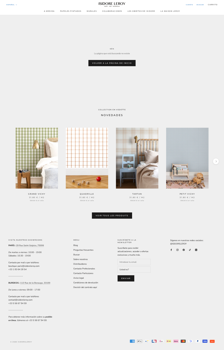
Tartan (137, 194)
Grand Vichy (36, 194)
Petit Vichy (187, 194)
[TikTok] (190, 249)
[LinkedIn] (196, 249)
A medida (49, 11)
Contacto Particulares (83, 273)
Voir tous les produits (112, 215)
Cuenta (189, 5)
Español (10, 5)
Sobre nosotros (80, 259)
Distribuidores (80, 264)
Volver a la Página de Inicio (112, 63)
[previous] (8, 161)
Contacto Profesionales (84, 268)
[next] (216, 161)
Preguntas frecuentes (83, 250)
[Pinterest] (184, 249)
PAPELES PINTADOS (70, 11)
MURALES (92, 11)
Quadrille (87, 194)
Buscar (200, 5)
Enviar (126, 278)
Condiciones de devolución (85, 282)
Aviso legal (78, 278)
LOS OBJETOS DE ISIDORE (141, 11)
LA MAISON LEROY (170, 11)
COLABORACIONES (112, 11)
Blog (75, 245)
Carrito (213, 5)
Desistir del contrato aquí (85, 287)
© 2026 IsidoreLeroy (21, 342)
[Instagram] (177, 249)
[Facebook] (171, 249)
